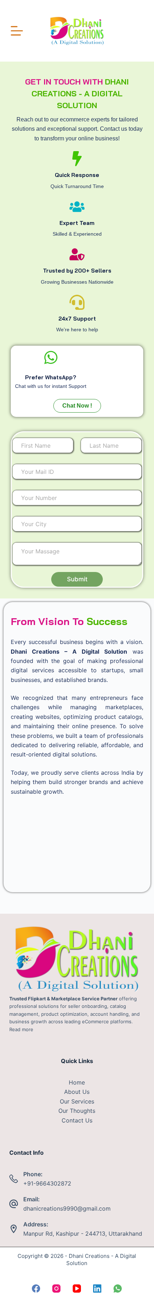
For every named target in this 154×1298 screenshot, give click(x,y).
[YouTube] (77, 1288)
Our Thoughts (76, 1110)
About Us (77, 1091)
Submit (77, 579)
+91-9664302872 (47, 1183)
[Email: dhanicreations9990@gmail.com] (13, 1204)
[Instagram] (56, 1288)
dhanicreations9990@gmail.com (67, 1208)
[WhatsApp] (118, 1288)
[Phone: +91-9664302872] (13, 1178)
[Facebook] (36, 1288)
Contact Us (77, 1120)
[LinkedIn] (97, 1288)
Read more (21, 1029)
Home (77, 1082)
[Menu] (17, 31)
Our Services (77, 1101)
